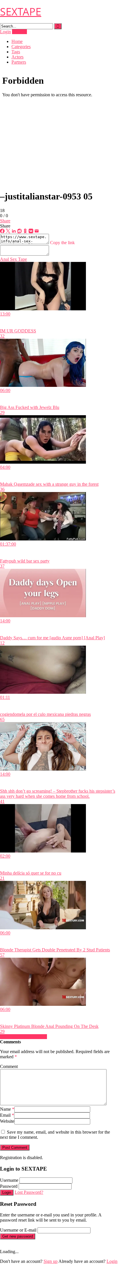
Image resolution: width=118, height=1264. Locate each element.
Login (5, 31)
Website (7, 1121)
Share (5, 220)
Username (9, 1180)
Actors (17, 56)
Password (8, 1186)
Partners (18, 62)
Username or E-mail (18, 1230)
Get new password (17, 1236)
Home (17, 41)
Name (7, 1109)
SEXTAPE (20, 12)
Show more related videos (23, 1036)
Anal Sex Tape (13, 259)
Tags (15, 51)
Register (19, 31)
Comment (9, 1066)
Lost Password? (29, 1192)
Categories (21, 46)
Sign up (51, 1261)
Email (7, 1115)
